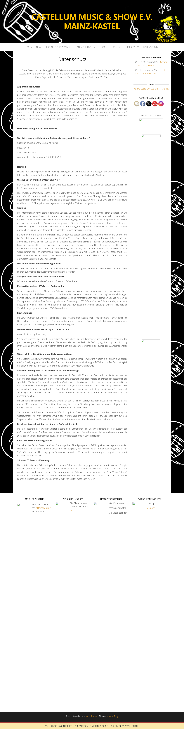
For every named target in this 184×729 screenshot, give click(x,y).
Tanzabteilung (85, 47)
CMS (28, 47)
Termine (104, 47)
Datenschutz (150, 47)
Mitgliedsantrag (43, 507)
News (39, 47)
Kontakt (117, 47)
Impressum (132, 47)
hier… (72, 510)
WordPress (91, 716)
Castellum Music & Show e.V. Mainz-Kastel (92, 21)
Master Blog (112, 716)
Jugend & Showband (58, 47)
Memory (150, 507)
